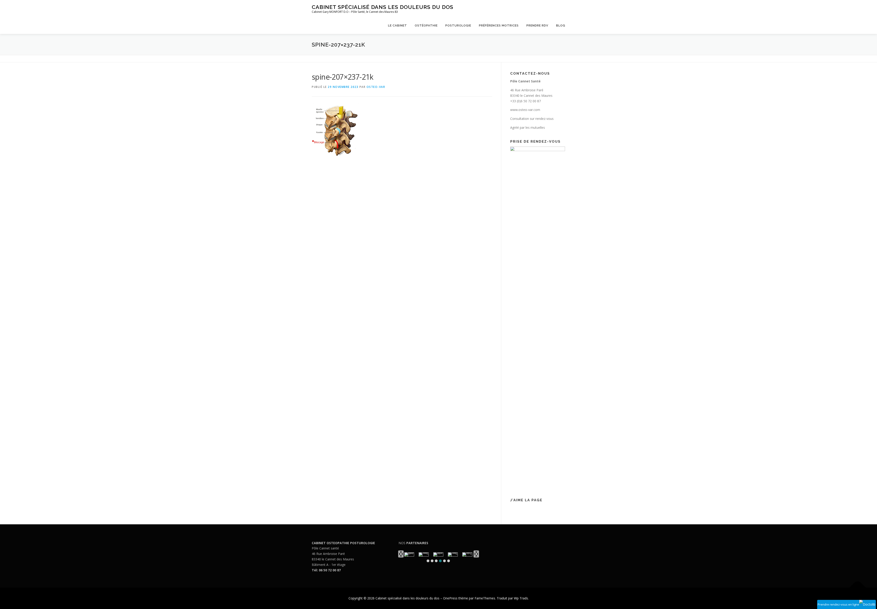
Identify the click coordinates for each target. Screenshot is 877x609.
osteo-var (376, 87)
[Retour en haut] (858, 588)
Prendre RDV (537, 25)
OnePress (450, 598)
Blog (560, 25)
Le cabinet (397, 25)
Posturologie (458, 25)
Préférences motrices (499, 25)
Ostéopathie (426, 25)
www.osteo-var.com (525, 110)
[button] (428, 560)
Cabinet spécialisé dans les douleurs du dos (382, 7)
